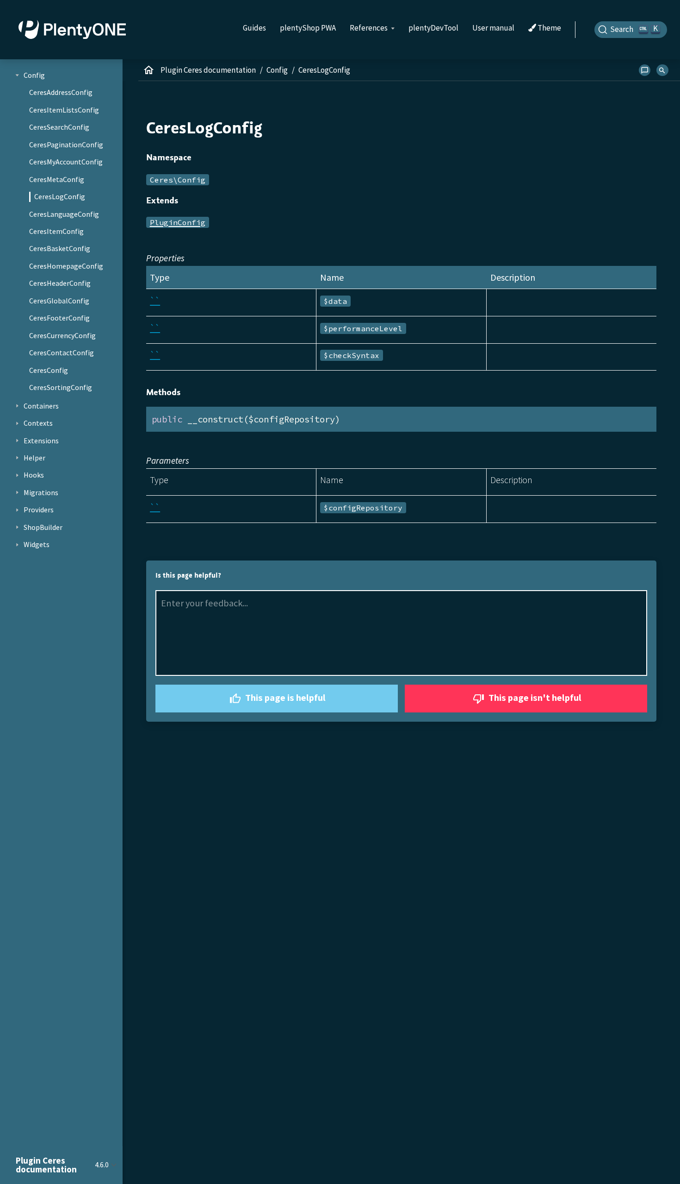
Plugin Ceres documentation (208, 70)
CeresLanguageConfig (64, 214)
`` (155, 300)
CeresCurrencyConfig (62, 335)
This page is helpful (284, 698)
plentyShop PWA (308, 28)
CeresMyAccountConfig (66, 161)
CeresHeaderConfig (60, 283)
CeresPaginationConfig (66, 144)
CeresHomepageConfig (66, 266)
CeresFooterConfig (59, 317)
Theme (548, 28)
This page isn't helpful (534, 698)
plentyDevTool (433, 28)
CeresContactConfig (61, 352)
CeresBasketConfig (59, 248)
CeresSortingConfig (60, 387)
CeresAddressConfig (61, 92)
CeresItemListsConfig (64, 109)
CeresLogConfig (59, 196)
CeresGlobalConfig (59, 300)
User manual (493, 28)
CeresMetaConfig (56, 179)
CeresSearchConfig (59, 127)
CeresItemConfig (56, 231)
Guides (254, 28)
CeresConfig (48, 370)
